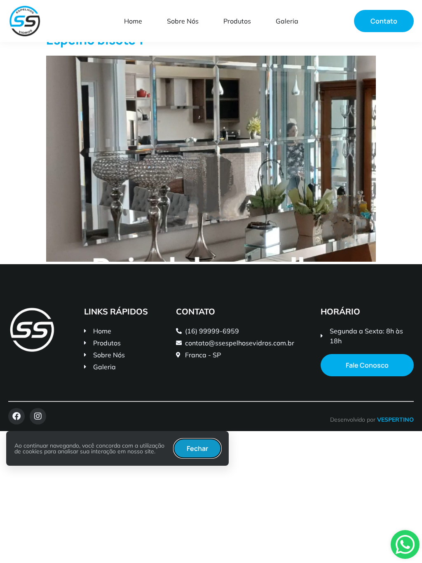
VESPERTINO (395, 419)
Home (133, 21)
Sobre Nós (183, 21)
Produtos (237, 21)
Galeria (287, 21)
